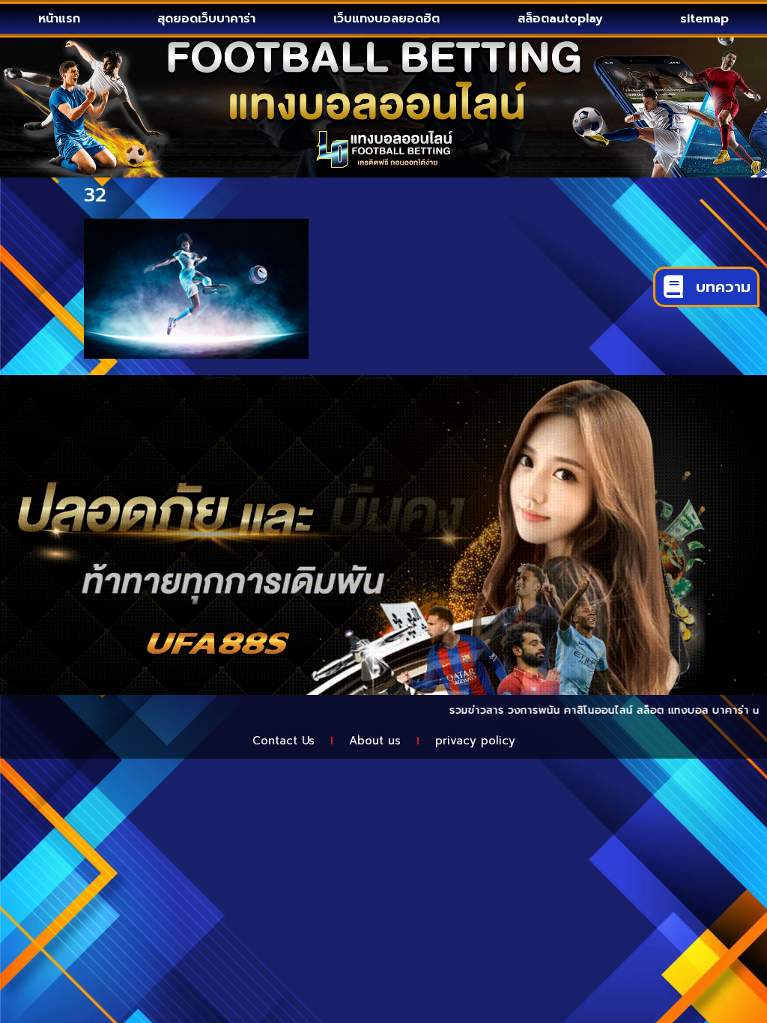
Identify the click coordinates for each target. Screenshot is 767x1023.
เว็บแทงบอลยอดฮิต (386, 19)
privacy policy (475, 740)
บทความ (723, 287)
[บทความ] (673, 287)
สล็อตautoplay (560, 19)
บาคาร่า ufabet (724, 710)
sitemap (704, 19)
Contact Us (283, 740)
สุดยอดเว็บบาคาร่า (206, 19)
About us (375, 740)
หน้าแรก (59, 19)
